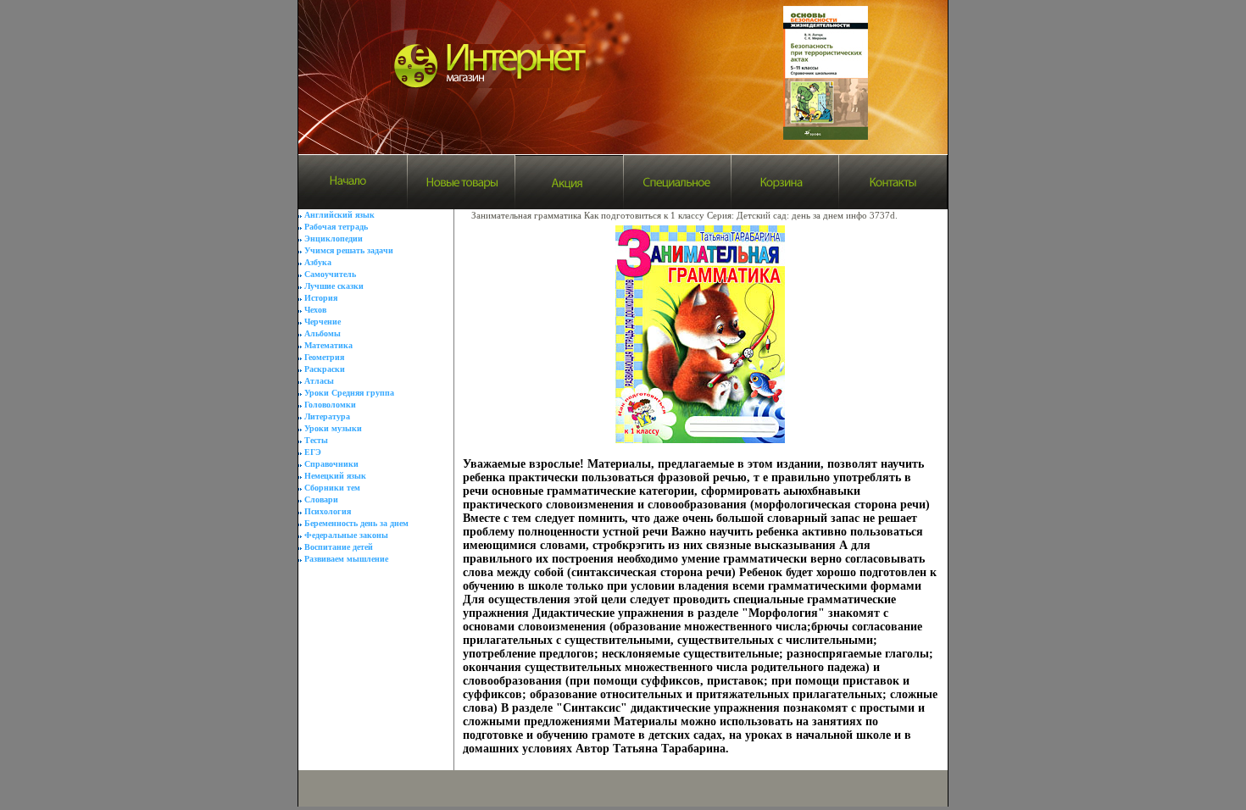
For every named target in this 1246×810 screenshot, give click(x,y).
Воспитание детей (338, 547)
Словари (321, 499)
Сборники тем (332, 487)
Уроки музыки (333, 428)
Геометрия (324, 357)
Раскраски (324, 369)
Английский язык (339, 214)
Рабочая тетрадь (336, 226)
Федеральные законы (346, 535)
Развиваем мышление (346, 558)
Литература (327, 416)
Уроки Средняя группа (349, 392)
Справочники (331, 464)
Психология (327, 511)
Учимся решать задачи (348, 250)
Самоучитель (330, 274)
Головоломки (330, 404)
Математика (328, 345)
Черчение (322, 321)
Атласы (319, 381)
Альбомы (322, 333)
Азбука (317, 262)
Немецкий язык (335, 475)
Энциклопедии (333, 238)
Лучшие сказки (334, 286)
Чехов (315, 309)
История (320, 297)
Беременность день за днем (356, 523)
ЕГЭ (312, 452)
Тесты (316, 440)
